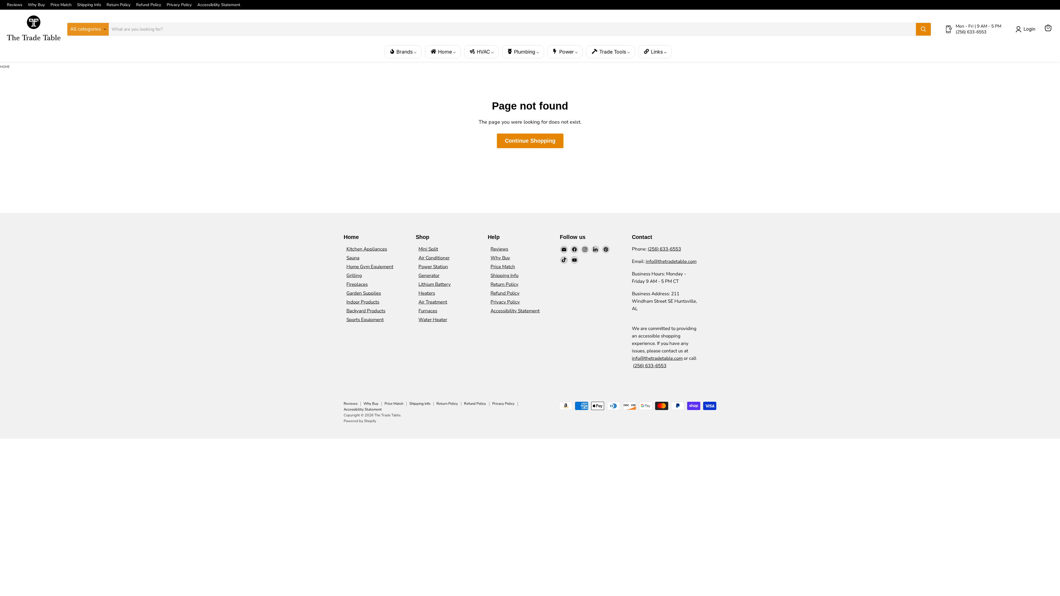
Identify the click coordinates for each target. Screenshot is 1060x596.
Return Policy (119, 4)
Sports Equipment (365, 319)
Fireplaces (357, 284)
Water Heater (432, 319)
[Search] (923, 29)
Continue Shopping (530, 141)
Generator (428, 275)
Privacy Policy (179, 4)
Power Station (433, 267)
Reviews (14, 4)
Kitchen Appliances (366, 249)
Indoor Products (362, 302)
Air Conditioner (434, 258)
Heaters (426, 293)
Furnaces (427, 311)
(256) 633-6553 (664, 249)
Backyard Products (365, 311)
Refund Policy (148, 4)
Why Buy (36, 4)
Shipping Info (89, 4)
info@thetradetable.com (671, 261)
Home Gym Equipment (369, 267)
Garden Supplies (363, 293)
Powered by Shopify (360, 421)
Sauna (352, 258)
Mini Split (428, 249)
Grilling (354, 275)
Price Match (61, 4)
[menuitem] (403, 51)
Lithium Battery (434, 284)
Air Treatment (432, 302)
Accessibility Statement (218, 4)
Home (5, 67)
